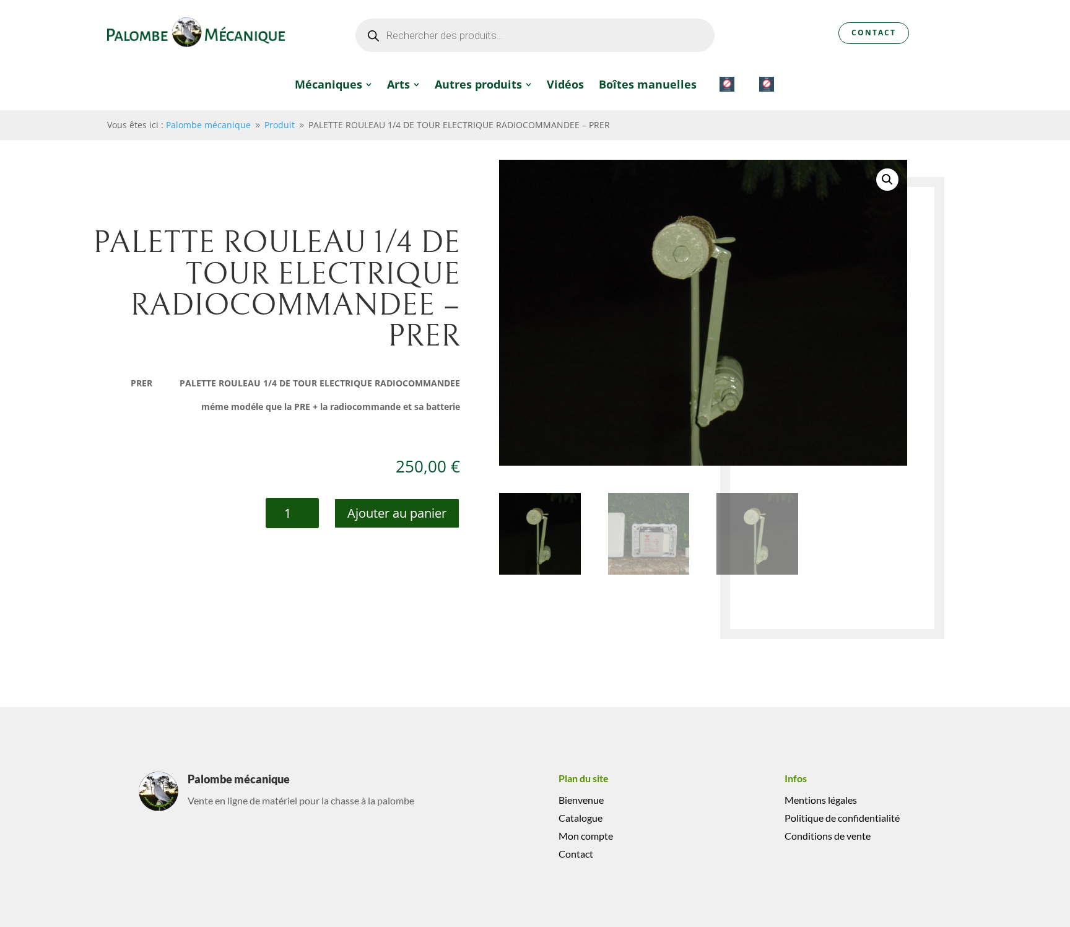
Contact (873, 32)
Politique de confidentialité (842, 818)
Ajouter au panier (396, 513)
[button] (887, 179)
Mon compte (586, 836)
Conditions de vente (828, 836)
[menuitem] (333, 84)
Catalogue (580, 818)
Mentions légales (821, 800)
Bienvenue (581, 800)
